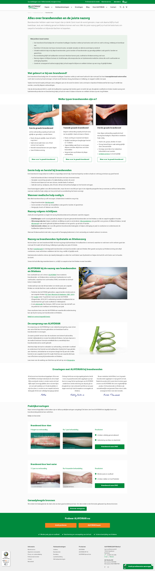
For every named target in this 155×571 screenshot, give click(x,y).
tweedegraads (38, 249)
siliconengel (35, 223)
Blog (87, 7)
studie (36, 297)
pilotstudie (39, 304)
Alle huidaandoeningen (59, 559)
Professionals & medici (92, 2)
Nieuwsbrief (31, 561)
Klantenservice (106, 2)
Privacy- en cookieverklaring (35, 554)
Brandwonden (57, 552)
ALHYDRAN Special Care (85, 554)
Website (112, 557)
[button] (120, 7)
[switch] (6, 564)
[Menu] (9, 552)
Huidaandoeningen (62, 7)
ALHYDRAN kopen (94, 525)
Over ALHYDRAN (98, 7)
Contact (113, 7)
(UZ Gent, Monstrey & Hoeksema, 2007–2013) (59, 294)
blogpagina (71, 360)
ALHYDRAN (52, 275)
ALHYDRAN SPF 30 (83, 552)
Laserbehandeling (57, 557)
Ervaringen (79, 7)
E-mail (105, 557)
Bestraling (55, 554)
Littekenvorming (104, 154)
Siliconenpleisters (85, 221)
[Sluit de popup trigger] (152, 564)
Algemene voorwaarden (34, 552)
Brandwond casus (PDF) (109, 447)
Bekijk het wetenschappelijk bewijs (39, 317)
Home (29, 12)
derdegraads (49, 202)
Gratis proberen (61, 525)
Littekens (55, 549)
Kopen (47, 7)
